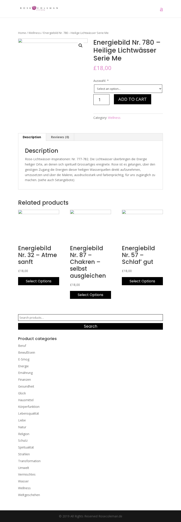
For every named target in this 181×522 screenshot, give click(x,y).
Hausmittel (26, 400)
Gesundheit (26, 386)
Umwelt (23, 468)
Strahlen (24, 454)
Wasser (23, 481)
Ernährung (25, 373)
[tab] (32, 137)
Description (32, 137)
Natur (22, 427)
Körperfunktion (29, 406)
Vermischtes (27, 474)
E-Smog (23, 359)
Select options (38, 281)
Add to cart (132, 99)
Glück (22, 393)
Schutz (23, 440)
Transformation (29, 461)
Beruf (22, 346)
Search (90, 326)
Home (22, 33)
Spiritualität (26, 447)
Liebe (22, 420)
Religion (23, 434)
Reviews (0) (60, 137)
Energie (23, 366)
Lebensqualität (28, 413)
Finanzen (24, 379)
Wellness (34, 33)
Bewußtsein (26, 352)
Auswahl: (101, 81)
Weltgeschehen (29, 495)
